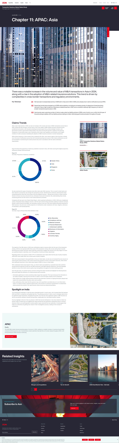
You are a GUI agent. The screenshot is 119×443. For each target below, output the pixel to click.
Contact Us (95, 2)
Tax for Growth (64, 385)
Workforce (82, 432)
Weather (81, 430)
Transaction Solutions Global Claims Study (14, 7)
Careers (100, 2)
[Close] (117, 439)
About (26, 2)
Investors (104, 2)
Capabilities (11, 2)
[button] (11, 336)
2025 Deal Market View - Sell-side (99, 385)
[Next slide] (35, 389)
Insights (21, 2)
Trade (81, 426)
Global (115, 2)
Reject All (91, 439)
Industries (17, 2)
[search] (30, 3)
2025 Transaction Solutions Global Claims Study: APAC (92, 142)
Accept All (97, 439)
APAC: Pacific (84, 170)
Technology (82, 428)
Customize (84, 439)
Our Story (43, 426)
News (108, 2)
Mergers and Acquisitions (38, 385)
